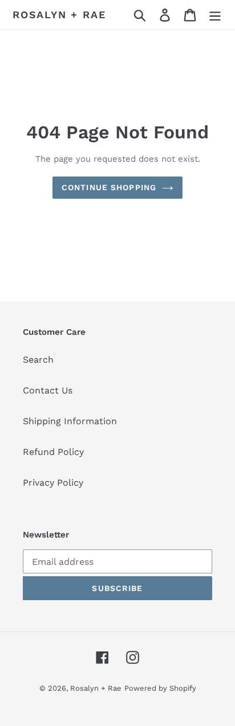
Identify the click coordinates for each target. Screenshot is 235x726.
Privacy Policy (53, 482)
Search (38, 359)
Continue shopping (109, 187)
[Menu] (215, 15)
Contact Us (47, 390)
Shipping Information (70, 421)
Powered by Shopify (160, 688)
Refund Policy (53, 451)
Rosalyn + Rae (59, 14)
